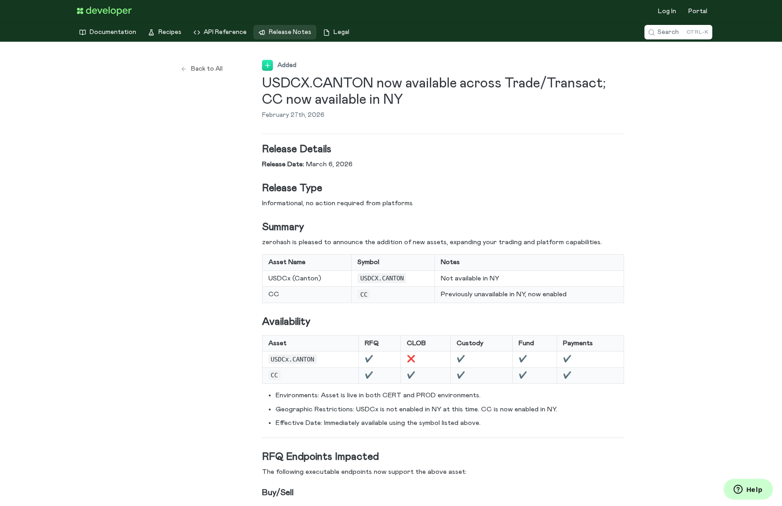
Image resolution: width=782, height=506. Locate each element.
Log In (667, 11)
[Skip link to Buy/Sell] (256, 492)
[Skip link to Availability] (256, 322)
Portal (697, 11)
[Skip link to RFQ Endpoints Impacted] (256, 457)
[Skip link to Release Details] (256, 149)
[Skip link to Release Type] (256, 188)
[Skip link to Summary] (256, 227)
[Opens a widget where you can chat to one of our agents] (748, 490)
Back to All (207, 69)
